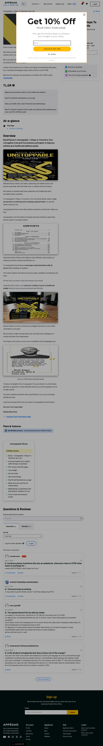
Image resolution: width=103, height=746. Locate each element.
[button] (84, 14)
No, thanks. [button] (52, 54)
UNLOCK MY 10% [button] (52, 49)
